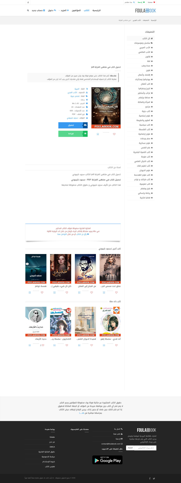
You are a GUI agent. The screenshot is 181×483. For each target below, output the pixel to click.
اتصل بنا (117, 429)
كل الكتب (146, 38)
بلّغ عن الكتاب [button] (81, 234)
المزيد (63, 10)
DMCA (52, 447)
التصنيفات (146, 20)
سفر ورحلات (145, 138)
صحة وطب (145, 66)
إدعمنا (118, 439)
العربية (77, 89)
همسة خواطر (40, 286)
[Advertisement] (73, 48)
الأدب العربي (137, 20)
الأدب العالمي (144, 52)
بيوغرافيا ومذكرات (142, 79)
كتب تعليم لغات (143, 166)
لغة (148, 61)
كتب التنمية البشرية (141, 152)
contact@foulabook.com (110, 443)
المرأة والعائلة (144, 102)
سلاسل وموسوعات (142, 43)
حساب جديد (37, 10)
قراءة (71, 134)
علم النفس (145, 148)
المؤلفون (76, 10)
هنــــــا (81, 413)
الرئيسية (96, 10)
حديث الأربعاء (40, 339)
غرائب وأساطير (144, 93)
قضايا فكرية (145, 198)
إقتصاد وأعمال (144, 75)
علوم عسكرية (144, 143)
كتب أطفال (145, 84)
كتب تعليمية (145, 184)
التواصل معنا (62, 234)
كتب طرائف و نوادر (142, 179)
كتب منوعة (145, 157)
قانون (147, 57)
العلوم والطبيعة (143, 120)
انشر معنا (117, 434)
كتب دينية (146, 111)
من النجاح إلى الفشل (87, 286)
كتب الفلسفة (144, 129)
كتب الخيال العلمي (142, 161)
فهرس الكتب (50, 466)
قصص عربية (75, 96)
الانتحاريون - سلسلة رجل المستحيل (60, 339)
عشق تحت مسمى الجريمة (110, 286)
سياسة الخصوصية (48, 456)
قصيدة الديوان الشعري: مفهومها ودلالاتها (85, 339)
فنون (148, 70)
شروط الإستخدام (48, 461)
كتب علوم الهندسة (142, 175)
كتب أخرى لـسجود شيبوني (110, 249)
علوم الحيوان (145, 170)
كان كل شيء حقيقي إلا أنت (60, 286)
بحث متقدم (129, 2)
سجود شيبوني (72, 118)
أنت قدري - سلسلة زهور (110, 339)
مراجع (147, 107)
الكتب (86, 10)
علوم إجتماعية (144, 134)
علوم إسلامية (144, 116)
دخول (51, 10)
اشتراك (130, 447)
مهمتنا (150, 2)
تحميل (71, 125)
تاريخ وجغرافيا (144, 88)
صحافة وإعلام (144, 97)
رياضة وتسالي (144, 193)
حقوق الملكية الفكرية (47, 451)
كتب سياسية (144, 125)
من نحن (52, 442)
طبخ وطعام (145, 188)
